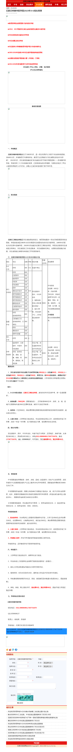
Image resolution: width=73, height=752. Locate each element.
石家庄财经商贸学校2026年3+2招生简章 (21, 736)
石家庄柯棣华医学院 (29, 629)
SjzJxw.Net (50, 746)
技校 (21, 5)
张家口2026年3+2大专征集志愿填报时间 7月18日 (24, 730)
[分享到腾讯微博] (13, 650)
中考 (56, 5)
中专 (15, 5)
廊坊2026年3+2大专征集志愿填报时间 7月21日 (24, 720)
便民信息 (48, 5)
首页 (9, 5)
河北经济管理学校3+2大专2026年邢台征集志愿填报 (25, 724)
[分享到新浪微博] (10, 650)
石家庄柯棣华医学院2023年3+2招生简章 (36, 1)
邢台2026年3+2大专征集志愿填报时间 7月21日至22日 (26, 727)
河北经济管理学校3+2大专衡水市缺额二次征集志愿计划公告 (28, 711)
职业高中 (29, 5)
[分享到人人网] (16, 650)
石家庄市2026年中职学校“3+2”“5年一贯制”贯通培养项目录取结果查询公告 (33, 717)
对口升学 (64, 5)
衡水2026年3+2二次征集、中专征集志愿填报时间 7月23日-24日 (29, 714)
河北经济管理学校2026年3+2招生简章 (21, 739)
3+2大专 (39, 5)
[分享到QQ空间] (7, 650)
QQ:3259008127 (12, 632)
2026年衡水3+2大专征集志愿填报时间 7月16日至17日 (26, 733)
